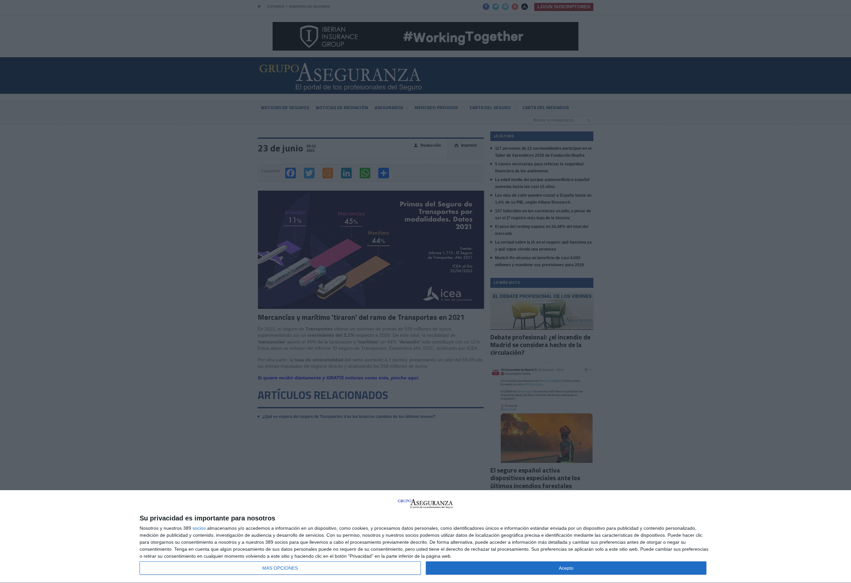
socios (199, 528)
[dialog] (425, 536)
